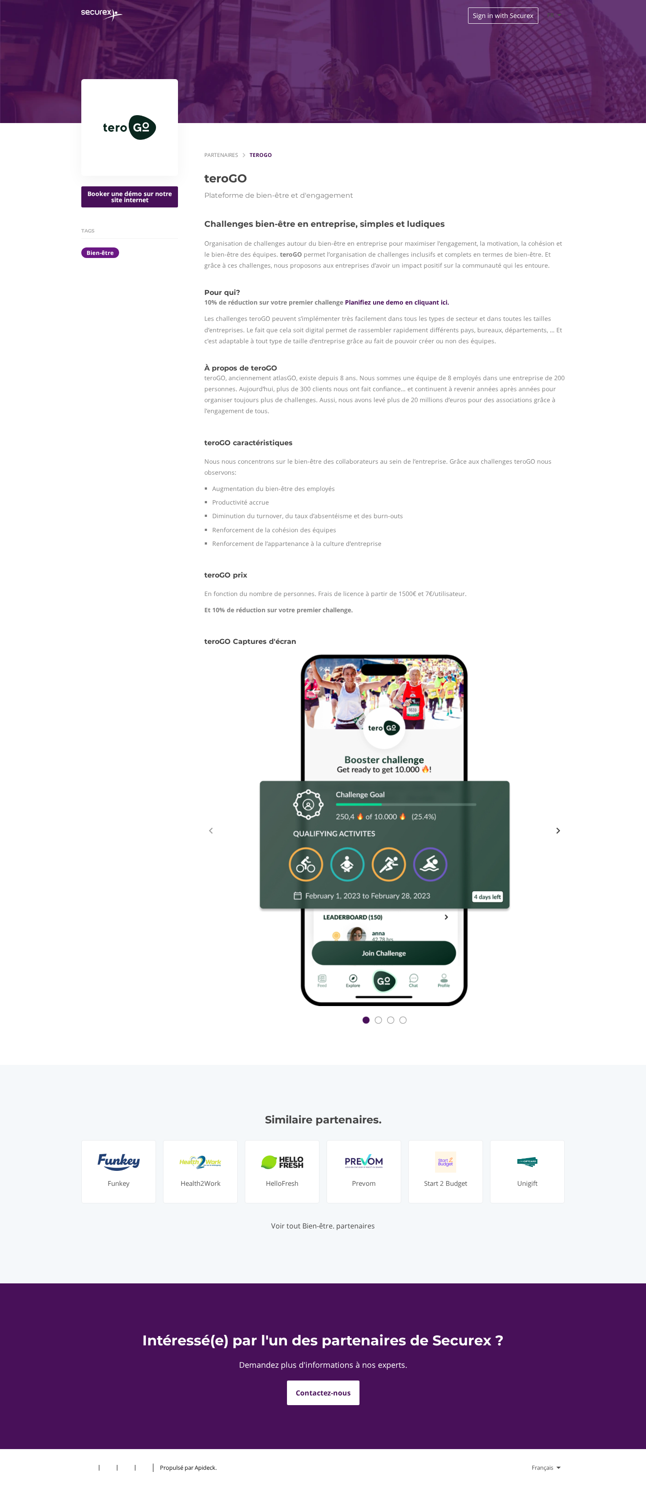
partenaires (221, 155)
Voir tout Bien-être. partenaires (323, 1226)
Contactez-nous (323, 1393)
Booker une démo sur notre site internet (129, 196)
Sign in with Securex (503, 15)
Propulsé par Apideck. (188, 1467)
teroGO (261, 155)
